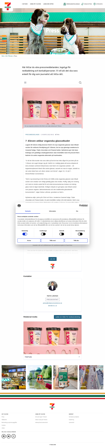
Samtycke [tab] (28, 211)
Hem (3, 56)
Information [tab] (52, 211)
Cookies (3, 425)
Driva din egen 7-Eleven (41, 417)
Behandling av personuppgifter (9, 422)
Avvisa (29, 240)
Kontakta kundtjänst (74, 417)
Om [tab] (77, 211)
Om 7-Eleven (9, 56)
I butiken (25, 4)
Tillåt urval (53, 240)
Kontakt (71, 414)
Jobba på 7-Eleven (35, 4)
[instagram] (13, 436)
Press (3, 417)
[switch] (43, 234)
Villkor (3, 428)
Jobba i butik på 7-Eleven (41, 419)
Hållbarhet (4, 419)
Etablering (71, 419)
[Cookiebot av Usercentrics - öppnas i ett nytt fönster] (80, 205)
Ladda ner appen (48, 4)
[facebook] (4, 436)
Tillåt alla (76, 240)
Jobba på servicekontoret (41, 422)
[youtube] (9, 436)
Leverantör (71, 422)
